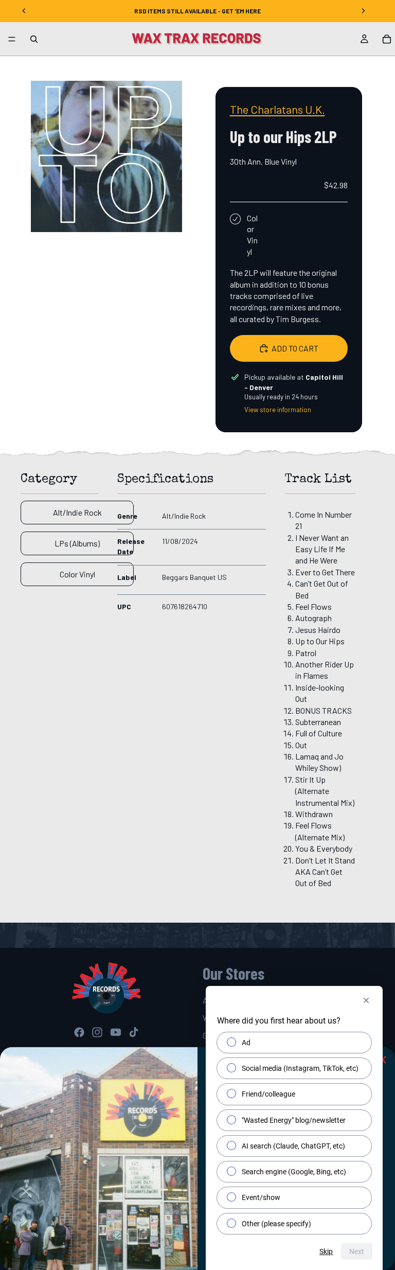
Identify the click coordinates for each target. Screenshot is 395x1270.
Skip (326, 1251)
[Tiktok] (134, 1032)
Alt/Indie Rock (77, 512)
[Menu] (12, 39)
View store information (277, 409)
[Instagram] (97, 1032)
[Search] (34, 39)
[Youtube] (116, 1032)
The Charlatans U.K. (277, 109)
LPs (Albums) (77, 543)
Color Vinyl (77, 574)
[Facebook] (79, 1032)
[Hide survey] (366, 1000)
